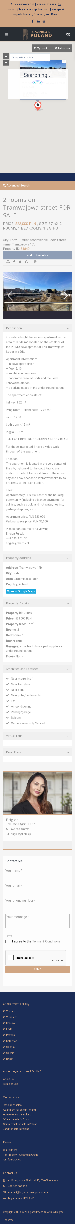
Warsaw (11, 1011)
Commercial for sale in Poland (20, 1124)
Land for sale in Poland (16, 1128)
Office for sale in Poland (17, 1119)
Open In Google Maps (21, 591)
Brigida (12, 819)
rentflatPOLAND (12, 1159)
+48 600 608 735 (17, 1186)
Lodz (13, 240)
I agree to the (36, 941)
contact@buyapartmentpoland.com (28, 9)
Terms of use (10, 1083)
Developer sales (12, 1104)
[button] (46, 113)
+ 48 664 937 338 (46, 4)
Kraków (10, 1023)
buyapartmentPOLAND (21, 1198)
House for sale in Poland (17, 1114)
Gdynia (10, 1052)
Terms (9, 935)
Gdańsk (10, 1046)
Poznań (10, 1035)
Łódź (9, 1029)
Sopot (9, 1058)
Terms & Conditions (46, 941)
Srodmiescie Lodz (43, 240)
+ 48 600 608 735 (24, 4)
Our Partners (10, 1149)
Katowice (11, 1040)
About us (8, 1079)
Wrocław (11, 1017)
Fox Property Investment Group (20, 1154)
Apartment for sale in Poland (19, 1109)
